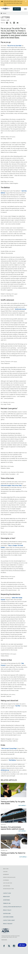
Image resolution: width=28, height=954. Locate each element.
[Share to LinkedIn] (14, 23)
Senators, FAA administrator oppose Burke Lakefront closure (12, 828)
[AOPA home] (5, 9)
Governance (6, 880)
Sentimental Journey (20, 309)
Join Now (17, 9)
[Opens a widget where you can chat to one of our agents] (22, 945)
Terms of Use (6, 903)
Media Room (6, 896)
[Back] (2, 13)
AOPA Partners (6, 885)
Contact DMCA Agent (9, 920)
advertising (6, 900)
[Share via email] (18, 23)
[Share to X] (11, 23)
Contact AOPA (7, 893)
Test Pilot (17, 706)
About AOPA (5, 868)
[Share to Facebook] (7, 23)
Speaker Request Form (8, 888)
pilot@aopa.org (5, 770)
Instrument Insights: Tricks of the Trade (11, 485)
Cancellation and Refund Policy (12, 906)
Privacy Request (7, 923)
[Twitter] (9, 946)
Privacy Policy (7, 910)
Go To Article (22, 805)
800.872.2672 (4, 939)
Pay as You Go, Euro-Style (14, 45)
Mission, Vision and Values (9, 877)
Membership (6, 874)
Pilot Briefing (12, 760)
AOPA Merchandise (8, 916)
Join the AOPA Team (7, 883)
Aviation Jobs (6, 913)
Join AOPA (5, 871)
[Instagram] (14, 946)
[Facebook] (4, 946)
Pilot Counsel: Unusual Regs (9, 748)
